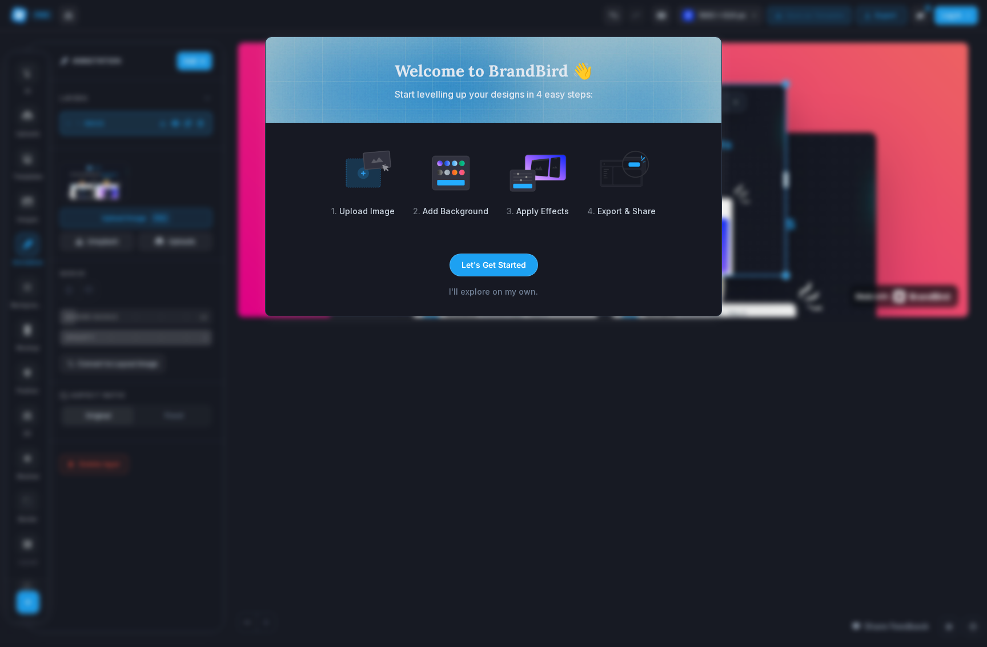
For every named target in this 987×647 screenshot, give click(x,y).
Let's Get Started (494, 265)
